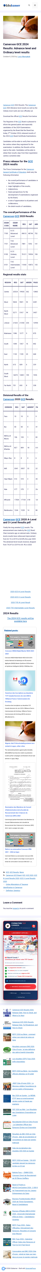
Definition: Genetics (13, 891)
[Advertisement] (20, 82)
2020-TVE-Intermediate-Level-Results (20, 608)
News (22, 872)
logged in (16, 908)
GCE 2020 (29, 875)
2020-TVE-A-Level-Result (20, 602)
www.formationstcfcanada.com (17, 981)
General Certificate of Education (14, 172)
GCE (12, 105)
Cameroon (7, 105)
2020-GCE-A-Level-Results (20, 592)
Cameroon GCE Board (14, 875)
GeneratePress (31, 1268)
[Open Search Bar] (29, 5)
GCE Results (14, 872)
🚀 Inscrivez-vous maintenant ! (20, 986)
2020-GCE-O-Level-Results (20, 597)
